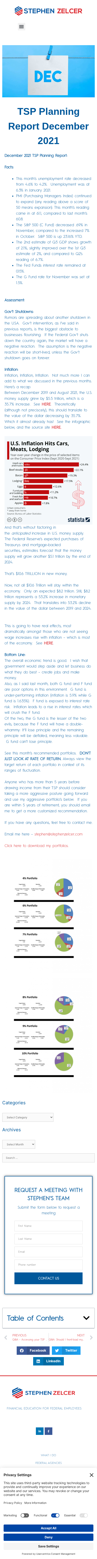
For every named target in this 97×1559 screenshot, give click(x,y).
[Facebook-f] (48, 1431)
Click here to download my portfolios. (37, 845)
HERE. (56, 427)
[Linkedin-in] (40, 1431)
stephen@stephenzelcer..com (59, 834)
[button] (21, 26)
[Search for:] (48, 1157)
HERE (46, 404)
